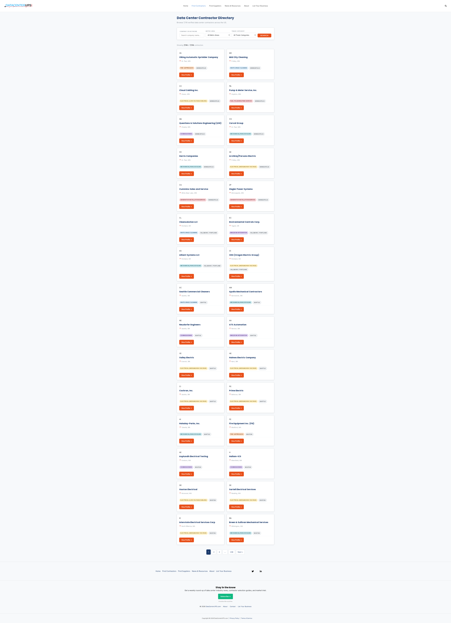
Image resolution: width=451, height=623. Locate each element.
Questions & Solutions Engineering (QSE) (200, 123)
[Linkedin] (261, 571)
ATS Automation (237, 324)
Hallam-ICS (235, 456)
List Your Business (260, 6)
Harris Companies (188, 156)
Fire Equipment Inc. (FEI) (241, 423)
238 (231, 552)
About (246, 6)
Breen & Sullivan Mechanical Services (248, 522)
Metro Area (210, 31)
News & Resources (233, 6)
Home (185, 6)
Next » (240, 552)
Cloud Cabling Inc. (188, 90)
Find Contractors (199, 6)
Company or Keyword (188, 31)
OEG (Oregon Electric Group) (244, 255)
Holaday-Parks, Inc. (189, 423)
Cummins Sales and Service (193, 189)
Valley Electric (186, 357)
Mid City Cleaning (238, 57)
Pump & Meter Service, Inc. (243, 90)
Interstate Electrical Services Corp (197, 522)
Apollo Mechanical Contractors (245, 291)
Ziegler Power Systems (241, 189)
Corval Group (236, 123)
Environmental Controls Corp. (244, 222)
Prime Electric (236, 390)
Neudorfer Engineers (189, 324)
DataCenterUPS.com (213, 606)
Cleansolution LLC (188, 222)
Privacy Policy (234, 618)
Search (264, 35)
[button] (446, 5)
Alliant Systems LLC (189, 255)
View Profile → (186, 75)
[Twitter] (253, 571)
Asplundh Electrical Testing (193, 456)
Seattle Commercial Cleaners (194, 291)
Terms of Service (246, 618)
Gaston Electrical (188, 489)
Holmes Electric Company (242, 357)
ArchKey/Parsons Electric (242, 156)
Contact (233, 606)
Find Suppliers (215, 6)
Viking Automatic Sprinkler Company (198, 57)
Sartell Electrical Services (242, 489)
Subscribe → (225, 596)
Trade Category (238, 31)
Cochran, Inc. (186, 390)
